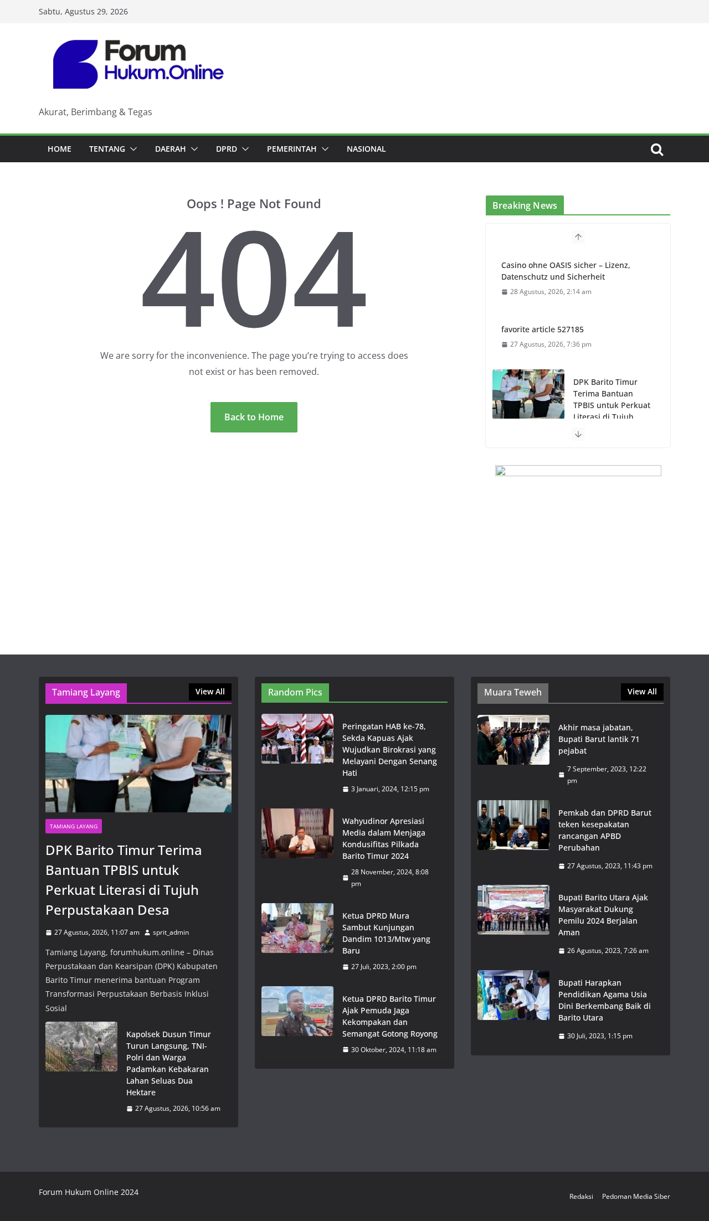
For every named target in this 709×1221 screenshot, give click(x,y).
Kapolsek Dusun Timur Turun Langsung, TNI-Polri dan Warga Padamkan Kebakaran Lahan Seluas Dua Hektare (168, 1063)
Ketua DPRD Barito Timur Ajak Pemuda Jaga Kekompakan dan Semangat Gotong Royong (390, 1016)
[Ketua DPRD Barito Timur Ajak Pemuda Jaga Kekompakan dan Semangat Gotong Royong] (297, 1024)
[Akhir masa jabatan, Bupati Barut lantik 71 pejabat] (513, 754)
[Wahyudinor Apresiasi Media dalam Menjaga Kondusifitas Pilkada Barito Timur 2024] (297, 852)
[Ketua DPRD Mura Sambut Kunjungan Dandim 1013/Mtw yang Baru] (297, 941)
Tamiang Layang (73, 826)
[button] (131, 149)
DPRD (226, 148)
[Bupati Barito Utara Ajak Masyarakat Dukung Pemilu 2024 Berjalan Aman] (513, 924)
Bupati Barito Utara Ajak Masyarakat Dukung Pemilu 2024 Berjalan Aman (603, 914)
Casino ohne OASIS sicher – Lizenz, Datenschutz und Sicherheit (565, 271)
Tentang (107, 148)
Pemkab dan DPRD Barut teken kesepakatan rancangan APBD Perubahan (604, 830)
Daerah (170, 148)
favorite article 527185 (542, 329)
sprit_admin (171, 932)
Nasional (366, 148)
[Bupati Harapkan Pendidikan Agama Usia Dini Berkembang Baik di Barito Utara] (513, 1009)
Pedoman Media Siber (636, 1196)
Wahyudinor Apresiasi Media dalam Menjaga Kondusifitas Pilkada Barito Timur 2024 (383, 838)
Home (59, 148)
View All (210, 691)
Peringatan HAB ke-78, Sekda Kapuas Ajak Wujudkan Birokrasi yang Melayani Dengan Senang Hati (389, 749)
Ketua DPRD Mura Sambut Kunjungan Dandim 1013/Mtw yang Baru (386, 933)
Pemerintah (292, 148)
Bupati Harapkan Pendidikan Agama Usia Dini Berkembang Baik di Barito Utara (604, 1000)
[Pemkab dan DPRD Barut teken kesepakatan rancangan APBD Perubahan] (513, 839)
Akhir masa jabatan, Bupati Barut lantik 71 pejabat (599, 739)
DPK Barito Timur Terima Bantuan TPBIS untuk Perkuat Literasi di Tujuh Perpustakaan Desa (611, 405)
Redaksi (581, 1196)
